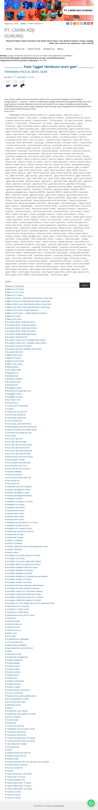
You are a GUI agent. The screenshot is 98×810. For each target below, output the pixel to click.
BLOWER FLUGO (14, 382)
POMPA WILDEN (14, 684)
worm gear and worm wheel (44, 269)
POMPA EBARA (13, 663)
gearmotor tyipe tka (77, 194)
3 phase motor (40, 120)
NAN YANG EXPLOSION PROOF (20, 648)
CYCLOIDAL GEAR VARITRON (19, 424)
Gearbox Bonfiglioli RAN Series (19, 495)
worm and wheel (62, 263)
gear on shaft (17, 175)
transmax (10, 255)
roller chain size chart (67, 236)
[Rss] (78, 23)
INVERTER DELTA (14, 624)
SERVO (10, 708)
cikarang (38, 142)
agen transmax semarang (54, 128)
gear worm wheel (15, 181)
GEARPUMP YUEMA (15, 537)
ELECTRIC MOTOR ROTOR (18, 447)
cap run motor (36, 139)
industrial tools (23, 211)
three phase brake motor (63, 249)
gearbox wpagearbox (16, 192)
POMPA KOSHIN (14, 672)
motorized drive (13, 225)
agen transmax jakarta (53, 126)
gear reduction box (15, 178)
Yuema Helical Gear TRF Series (19, 789)
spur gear (41, 244)
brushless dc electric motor (44, 137)
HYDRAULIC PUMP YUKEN (18, 609)
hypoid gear (27, 205)
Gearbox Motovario (15, 186)
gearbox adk (60, 181)
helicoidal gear (69, 203)
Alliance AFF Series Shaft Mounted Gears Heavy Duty (28, 307)
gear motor (11, 170)
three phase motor (33, 252)
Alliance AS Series (14, 316)
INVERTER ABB (13, 621)
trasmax (77, 260)
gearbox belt (75, 181)
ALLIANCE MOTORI (15, 352)
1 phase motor (54, 115)
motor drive (23, 216)
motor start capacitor (54, 222)
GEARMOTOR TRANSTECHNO (19, 528)
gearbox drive (40, 183)
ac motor (47, 123)
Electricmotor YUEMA (15, 459)
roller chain (49, 236)
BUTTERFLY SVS (13, 400)
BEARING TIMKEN (14, 379)
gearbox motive (57, 183)
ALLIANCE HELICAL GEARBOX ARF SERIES (24, 349)
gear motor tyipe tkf (61, 172)
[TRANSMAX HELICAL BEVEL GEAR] (49, 89)
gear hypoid (67, 167)
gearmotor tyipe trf (36, 197)
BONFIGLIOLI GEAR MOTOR (19, 391)
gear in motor (82, 167)
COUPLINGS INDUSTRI (16, 418)
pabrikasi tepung (48, 227)
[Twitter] (71, 23)
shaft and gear (72, 238)
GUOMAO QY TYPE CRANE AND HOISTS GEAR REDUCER (30, 603)
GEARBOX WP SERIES (16, 507)
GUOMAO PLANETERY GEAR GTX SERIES (24, 600)
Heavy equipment (23, 200)
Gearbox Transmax (42, 189)
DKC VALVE (11, 435)
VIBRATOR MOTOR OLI (17, 756)
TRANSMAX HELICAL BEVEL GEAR (25, 72)
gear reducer (45, 175)
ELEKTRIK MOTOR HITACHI (18, 468)
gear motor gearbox (54, 170)
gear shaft (54, 178)
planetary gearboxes (61, 230)
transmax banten (43, 255)
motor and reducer (66, 214)
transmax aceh (24, 255)
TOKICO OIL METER (15, 726)
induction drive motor (46, 205)
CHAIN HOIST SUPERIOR (17, 406)
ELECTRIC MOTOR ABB (16, 441)
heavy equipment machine (32, 203)
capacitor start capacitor (59, 139)
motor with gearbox (77, 222)
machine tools (61, 211)
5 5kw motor (21, 123)
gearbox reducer (82, 186)
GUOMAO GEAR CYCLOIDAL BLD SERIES (23, 564)
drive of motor (73, 156)
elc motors (17, 159)
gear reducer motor (64, 175)
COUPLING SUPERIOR (16, 415)
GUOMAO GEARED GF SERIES (19, 579)
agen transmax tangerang (43, 131)
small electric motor (30, 241)
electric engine (56, 159)
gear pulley (31, 175)
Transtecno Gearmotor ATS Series (21, 738)
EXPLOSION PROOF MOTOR (19, 477)
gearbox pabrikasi (36, 186)
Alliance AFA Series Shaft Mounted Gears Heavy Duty (28, 301)
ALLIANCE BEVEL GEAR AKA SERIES (21, 325)
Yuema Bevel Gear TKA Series (19, 774)
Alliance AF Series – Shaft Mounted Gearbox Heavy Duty (30, 298)
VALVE (9, 750)
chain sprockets (24, 142)
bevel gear (31, 134)
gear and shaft (26, 167)
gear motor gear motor (31, 170)
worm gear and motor (16, 269)
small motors (50, 241)
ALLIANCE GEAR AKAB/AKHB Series (21, 334)
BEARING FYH (13, 373)
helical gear (54, 203)
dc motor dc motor (51, 148)
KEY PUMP (11, 636)
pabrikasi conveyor (67, 225)
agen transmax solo (79, 128)
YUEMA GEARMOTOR (16, 780)
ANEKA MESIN (13, 367)
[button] (91, 803)
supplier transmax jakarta (73, 247)
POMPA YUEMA (13, 687)
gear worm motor (83, 178)
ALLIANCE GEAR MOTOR (17, 337)
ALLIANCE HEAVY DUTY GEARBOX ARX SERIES (26, 340)
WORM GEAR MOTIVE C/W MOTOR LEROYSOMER (28, 762)
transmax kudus (78, 258)
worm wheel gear (40, 274)
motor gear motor (82, 216)
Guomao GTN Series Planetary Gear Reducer (25, 585)
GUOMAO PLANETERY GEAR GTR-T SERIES (25, 597)
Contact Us (49, 48)
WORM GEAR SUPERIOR (17, 765)
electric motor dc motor (30, 161)
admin (9, 77)
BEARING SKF (12, 376)
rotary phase (22, 238)
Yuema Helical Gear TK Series (19, 786)
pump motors (28, 233)
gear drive (54, 167)
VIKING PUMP (13, 759)
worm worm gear (59, 274)
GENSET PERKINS (14, 549)
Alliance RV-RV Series (15, 361)
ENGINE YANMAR (14, 471)
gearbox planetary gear (60, 186)
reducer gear (59, 233)
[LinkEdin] (85, 23)
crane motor (86, 142)
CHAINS (10, 409)
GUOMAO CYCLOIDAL (16, 558)
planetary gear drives (16, 230)
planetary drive (81, 227)
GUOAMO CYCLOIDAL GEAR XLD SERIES (23, 555)
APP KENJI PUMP (14, 370)
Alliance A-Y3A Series (15, 286)
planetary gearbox (39, 230)
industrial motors (66, 208)
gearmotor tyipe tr (15, 197)
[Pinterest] (88, 23)
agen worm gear (67, 131)
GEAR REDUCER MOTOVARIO (19, 486)
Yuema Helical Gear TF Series (19, 783)
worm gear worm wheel (17, 274)
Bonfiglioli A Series (14, 388)
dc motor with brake (73, 148)
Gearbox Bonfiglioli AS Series (18, 489)
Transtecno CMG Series (16, 735)
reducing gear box (31, 236)
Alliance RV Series (14, 358)
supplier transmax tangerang (20, 249)
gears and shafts (56, 197)
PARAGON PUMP (14, 654)
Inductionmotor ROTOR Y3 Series (21, 615)
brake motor (85, 134)
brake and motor (69, 134)
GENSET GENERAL (14, 543)
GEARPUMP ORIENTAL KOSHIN (20, 531)
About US (19, 48)
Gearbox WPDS (54, 192)
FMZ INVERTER (13, 480)
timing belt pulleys (79, 252)
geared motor (37, 194)
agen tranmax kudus (65, 123)
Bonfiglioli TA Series (15, 397)
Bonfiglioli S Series (14, 394)
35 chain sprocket (74, 120)
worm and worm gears (47, 266)
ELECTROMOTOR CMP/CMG (19, 462)
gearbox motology (76, 183)
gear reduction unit (37, 178)
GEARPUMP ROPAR (15, 534)
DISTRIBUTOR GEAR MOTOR (19, 433)
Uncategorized (13, 747)
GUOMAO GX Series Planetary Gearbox (23, 588)
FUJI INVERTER (13, 483)
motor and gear (20, 214)
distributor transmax (16, 150)
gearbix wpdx (33, 181)
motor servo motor (73, 219)
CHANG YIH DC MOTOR (17, 412)
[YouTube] (92, 23)
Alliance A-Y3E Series (15, 289)
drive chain (59, 156)
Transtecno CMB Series (16, 732)
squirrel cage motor (58, 244)
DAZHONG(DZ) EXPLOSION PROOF (22, 427)
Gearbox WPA (78, 189)
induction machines (69, 205)
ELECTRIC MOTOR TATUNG (18, 453)
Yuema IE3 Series (14, 791)
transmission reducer (60, 260)
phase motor (65, 227)
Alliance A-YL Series (15, 295)
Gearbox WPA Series (15, 510)
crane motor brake (16, 145)
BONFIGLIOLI (12, 385)
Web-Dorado (59, 806)
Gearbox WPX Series (15, 519)
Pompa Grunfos (13, 669)
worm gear (79, 266)
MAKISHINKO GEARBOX (17, 645)
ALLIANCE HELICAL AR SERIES (19, 346)
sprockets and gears (24, 244)
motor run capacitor (51, 219)
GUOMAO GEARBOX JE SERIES (19, 573)
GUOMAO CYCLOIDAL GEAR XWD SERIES (24, 561)
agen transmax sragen (17, 131)
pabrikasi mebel (28, 227)
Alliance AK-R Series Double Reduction (22, 310)
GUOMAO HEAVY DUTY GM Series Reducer (25, 591)
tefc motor (43, 249)
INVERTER (11, 618)
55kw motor (35, 123)
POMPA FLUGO (13, 666)
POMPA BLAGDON (14, 660)
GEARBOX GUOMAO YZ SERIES (20, 501)
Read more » (9, 111)
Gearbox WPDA (37, 192)
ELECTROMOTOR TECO (17, 465)
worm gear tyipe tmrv (78, 271)
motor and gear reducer (42, 214)
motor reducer (31, 219)
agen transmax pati (29, 128)
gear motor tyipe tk (15, 172)
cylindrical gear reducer (27, 148)
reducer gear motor (78, 233)
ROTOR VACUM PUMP (16, 702)
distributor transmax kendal (56, 153)
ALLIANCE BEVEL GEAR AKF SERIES (21, 331)
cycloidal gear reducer (39, 145)
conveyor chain (70, 142)
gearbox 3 (47, 181)
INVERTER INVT (13, 627)
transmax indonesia (22, 258)
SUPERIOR (11, 723)
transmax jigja (60, 258)
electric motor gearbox (56, 161)
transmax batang (62, 255)
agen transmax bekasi (28, 126)
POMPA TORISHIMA (15, 681)
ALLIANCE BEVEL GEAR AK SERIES (21, 322)
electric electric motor (35, 159)
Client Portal (33, 48)
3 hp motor (32, 117)
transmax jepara (42, 258)
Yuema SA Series (14, 794)
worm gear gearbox (70, 269)
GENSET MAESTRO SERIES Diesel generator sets (27, 546)
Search (8, 281)
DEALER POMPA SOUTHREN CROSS (22, 430)
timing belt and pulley (56, 252)
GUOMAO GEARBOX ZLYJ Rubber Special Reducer (27, 576)
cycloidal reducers (62, 145)
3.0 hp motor (56, 120)
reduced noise (44, 233)
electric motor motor (80, 161)
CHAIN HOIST (12, 403)
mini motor (76, 211)
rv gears (59, 238)
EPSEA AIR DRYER (14, 474)
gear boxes (41, 167)
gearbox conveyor (22, 183)
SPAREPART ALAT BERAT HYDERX (21, 714)
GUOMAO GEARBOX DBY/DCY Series (22, 567)
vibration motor (27, 263)
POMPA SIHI (12, 678)
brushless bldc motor (18, 137)
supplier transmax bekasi (45, 247)
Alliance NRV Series (14, 355)
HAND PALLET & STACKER (18, 606)
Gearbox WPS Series (15, 516)
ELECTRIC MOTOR (14, 438)
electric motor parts (15, 164)
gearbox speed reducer (19, 189)
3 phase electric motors (52, 117)
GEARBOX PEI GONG (15, 504)
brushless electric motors (73, 137)
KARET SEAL (12, 633)
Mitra (60, 48)
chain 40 (77, 139)
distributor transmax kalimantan (22, 153)
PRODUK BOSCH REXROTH (18, 690)
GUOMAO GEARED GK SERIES (19, 582)
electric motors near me (40, 164)
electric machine (74, 159)
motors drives (31, 225)
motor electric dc (40, 216)
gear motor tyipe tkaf (38, 172)
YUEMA (10, 771)
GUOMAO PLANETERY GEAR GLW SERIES (24, 594)
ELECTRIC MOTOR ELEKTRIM (19, 444)
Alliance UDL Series (14, 364)
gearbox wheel (61, 189)
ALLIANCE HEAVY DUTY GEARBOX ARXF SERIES (26, 343)
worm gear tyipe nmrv (53, 271)
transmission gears (38, 260)
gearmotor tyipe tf (55, 194)
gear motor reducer (77, 170)
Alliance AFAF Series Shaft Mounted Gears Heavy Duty (29, 304)
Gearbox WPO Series (15, 513)
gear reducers (83, 175)
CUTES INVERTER (14, 421)
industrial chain (22, 208)
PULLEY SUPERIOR (15, 693)
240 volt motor (71, 115)
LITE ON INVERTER (15, 642)
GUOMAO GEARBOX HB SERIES (20, 570)
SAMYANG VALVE (14, 705)
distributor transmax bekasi (43, 150)
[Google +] (74, 23)
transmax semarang (15, 260)
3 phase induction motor (18, 120)
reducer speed (12, 236)
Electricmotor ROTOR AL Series (20, 456)
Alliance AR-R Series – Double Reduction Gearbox (27, 313)
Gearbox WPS (71, 192)
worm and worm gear (23, 266)
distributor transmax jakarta (75, 150)
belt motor (19, 134)
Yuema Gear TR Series (16, 777)
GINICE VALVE (13, 552)
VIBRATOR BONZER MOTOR (19, 753)
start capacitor (78, 244)
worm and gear (44, 263)
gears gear (72, 197)
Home (9, 48)
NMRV (9, 651)
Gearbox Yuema (20, 194)
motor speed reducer (31, 222)
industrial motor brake (44, 208)
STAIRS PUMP (13, 720)
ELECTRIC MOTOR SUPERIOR (19, 450)
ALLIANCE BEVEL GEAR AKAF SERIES (22, 328)
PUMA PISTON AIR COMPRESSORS (21, 696)
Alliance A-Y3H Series (15, 292)
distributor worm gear (40, 156)
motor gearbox (14, 219)
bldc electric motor (48, 134)
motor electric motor (61, 216)
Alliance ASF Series (14, 319)
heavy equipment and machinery (51, 200)
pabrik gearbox (48, 225)
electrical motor (62, 164)
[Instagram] (81, 23)
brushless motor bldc (16, 139)
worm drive (66, 266)
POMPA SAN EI (13, 675)
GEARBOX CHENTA (15, 498)
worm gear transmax (29, 271)
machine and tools (42, 211)
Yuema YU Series (14, 797)
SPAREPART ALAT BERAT (17, 711)
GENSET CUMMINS (15, 540)
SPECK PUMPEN (13, 717)
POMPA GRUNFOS (35, 23)
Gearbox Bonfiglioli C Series (18, 492)
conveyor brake (53, 142)
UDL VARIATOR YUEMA (16, 744)
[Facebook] (67, 23)
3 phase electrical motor (77, 117)
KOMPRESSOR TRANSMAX (18, 639)
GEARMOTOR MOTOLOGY (18, 525)
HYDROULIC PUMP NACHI (18, 612)
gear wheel (66, 178)
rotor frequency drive (42, 238)
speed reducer (65, 241)
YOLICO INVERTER (15, 768)
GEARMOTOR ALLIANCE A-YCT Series (22, 522)
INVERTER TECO (14, 630)
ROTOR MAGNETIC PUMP (18, 699)
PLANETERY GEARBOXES (17, 657)
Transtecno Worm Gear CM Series (21, 741)
